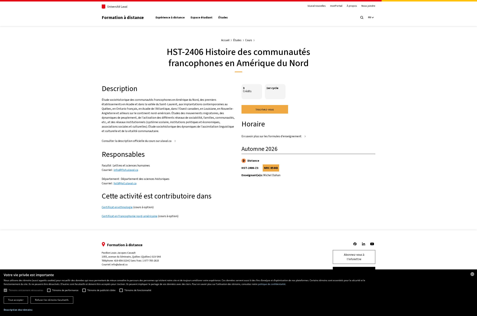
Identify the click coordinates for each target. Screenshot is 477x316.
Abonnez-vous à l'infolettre (354, 257)
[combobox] (472, 274)
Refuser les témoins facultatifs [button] (52, 299)
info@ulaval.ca (119, 264)
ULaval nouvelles (317, 6)
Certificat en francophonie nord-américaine (129, 216)
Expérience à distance (170, 17)
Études (223, 17)
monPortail (336, 6)
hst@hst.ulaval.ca (125, 183)
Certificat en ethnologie (117, 207)
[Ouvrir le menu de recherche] (361, 17)
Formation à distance (123, 17)
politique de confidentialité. (272, 284)
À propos (352, 6)
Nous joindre (368, 6)
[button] (18, 310)
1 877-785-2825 (151, 260)
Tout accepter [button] (15, 299)
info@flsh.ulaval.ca (126, 170)
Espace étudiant (201, 17)
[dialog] (238, 292)
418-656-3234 (121, 260)
